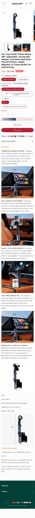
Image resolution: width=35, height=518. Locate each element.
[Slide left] (2, 48)
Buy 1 (5, 102)
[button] (4, 3)
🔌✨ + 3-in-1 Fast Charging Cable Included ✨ (17, 94)
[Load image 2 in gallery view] (17, 48)
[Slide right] (33, 48)
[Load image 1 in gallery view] (9, 48)
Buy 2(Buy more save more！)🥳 (14, 106)
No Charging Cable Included (12, 89)
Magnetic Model (8, 79)
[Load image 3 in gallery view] (26, 48)
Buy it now (17, 130)
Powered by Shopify (22, 505)
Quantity (3, 110)
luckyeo (14, 505)
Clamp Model (23, 79)
